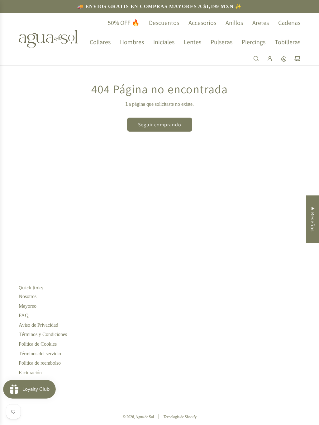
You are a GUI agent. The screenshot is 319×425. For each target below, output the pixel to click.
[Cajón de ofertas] (283, 58)
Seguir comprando (159, 124)
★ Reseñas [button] (312, 219)
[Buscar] (256, 58)
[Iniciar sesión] (270, 58)
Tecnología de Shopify (180, 417)
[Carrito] (297, 58)
